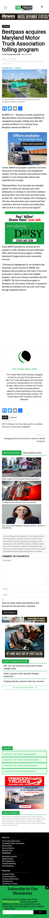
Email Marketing (8, 866)
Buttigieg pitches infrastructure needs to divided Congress (24, 439)
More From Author (32, 453)
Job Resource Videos (10, 884)
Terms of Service (8, 848)
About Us (5, 837)
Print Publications (8, 861)
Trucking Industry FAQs (10, 879)
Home (4, 59)
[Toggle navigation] (5, 7)
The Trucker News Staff (12, 54)
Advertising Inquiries (9, 856)
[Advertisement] (24, 318)
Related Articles (12, 453)
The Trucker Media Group (11, 841)
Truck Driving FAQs (9, 877)
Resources (6, 871)
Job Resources (7, 881)
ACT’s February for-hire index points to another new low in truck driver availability (22, 425)
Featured (13, 417)
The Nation (6, 26)
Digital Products (7, 859)
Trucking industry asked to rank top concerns (19, 502)
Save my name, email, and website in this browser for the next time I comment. (20, 604)
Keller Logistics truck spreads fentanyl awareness (20, 479)
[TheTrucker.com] (22, 8)
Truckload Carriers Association (13, 843)
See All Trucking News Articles (23, 687)
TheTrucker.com (10, 901)
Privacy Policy (7, 846)
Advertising (6, 853)
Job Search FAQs (8, 874)
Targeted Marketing (9, 864)
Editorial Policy (7, 850)
